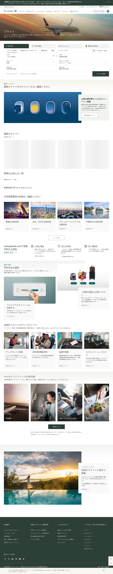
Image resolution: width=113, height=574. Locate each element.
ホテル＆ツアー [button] (30, 11)
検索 (82, 6)
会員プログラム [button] (74, 11)
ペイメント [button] (65, 11)
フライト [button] (21, 11)
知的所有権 (6, 567)
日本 (102, 567)
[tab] (11, 50)
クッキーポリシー (13, 571)
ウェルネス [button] (49, 11)
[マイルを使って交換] (93, 50)
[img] (108, 1)
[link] (42, 107)
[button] (56, 56)
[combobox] (30, 62)
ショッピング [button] (40, 11)
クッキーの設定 (35, 539)
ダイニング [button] (57, 11)
